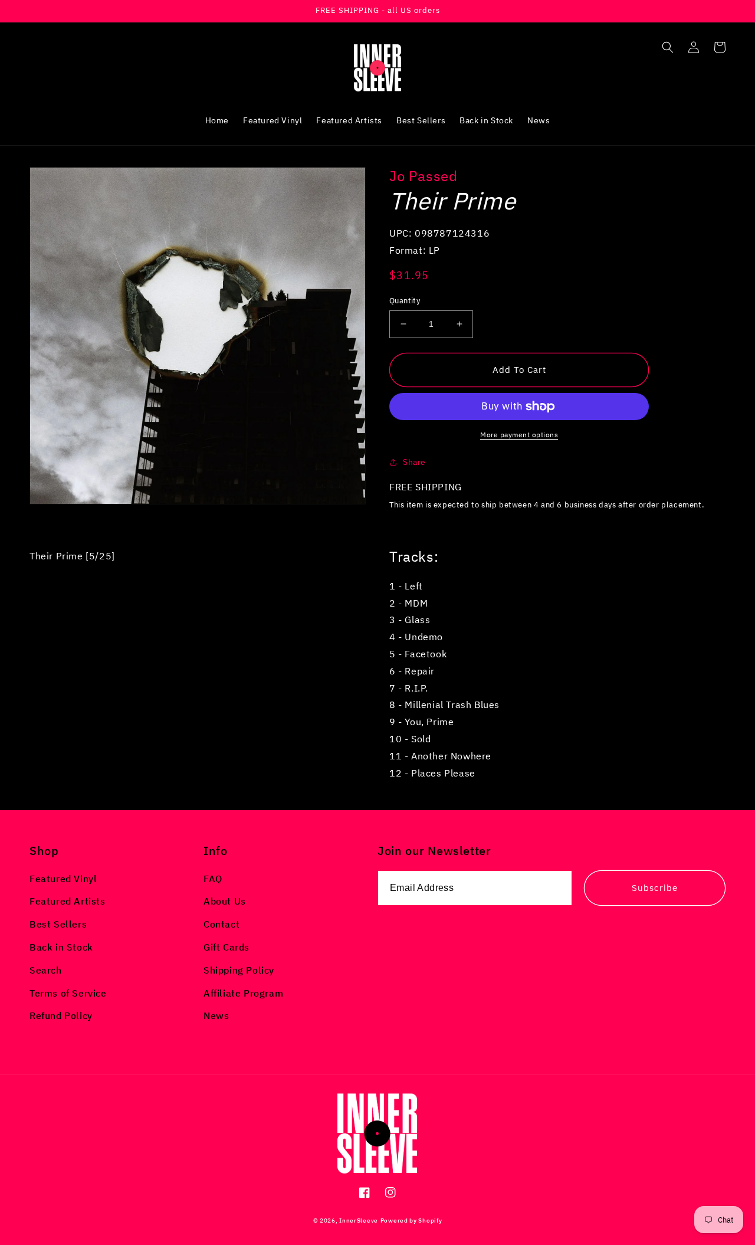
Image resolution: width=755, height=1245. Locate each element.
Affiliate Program (243, 993)
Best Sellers (58, 924)
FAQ (212, 878)
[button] (668, 47)
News (216, 1015)
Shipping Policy (238, 970)
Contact (221, 924)
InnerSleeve (358, 1220)
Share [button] (414, 462)
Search (45, 970)
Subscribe (655, 887)
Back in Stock (61, 947)
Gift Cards (226, 947)
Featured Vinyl (63, 878)
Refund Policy (61, 1015)
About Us (224, 901)
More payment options (519, 434)
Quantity (404, 301)
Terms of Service (68, 993)
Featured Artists (67, 901)
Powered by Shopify (411, 1220)
